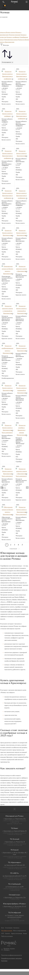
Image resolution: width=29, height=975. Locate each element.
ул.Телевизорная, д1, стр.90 (14, 886)
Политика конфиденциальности (11, 955)
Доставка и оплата (6, 930)
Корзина (4, 8)
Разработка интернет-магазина (11, 958)
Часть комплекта (7, 432)
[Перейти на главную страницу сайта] (14, 2)
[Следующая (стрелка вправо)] (26, 488)
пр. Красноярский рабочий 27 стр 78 (14, 876)
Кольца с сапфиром (13, 37)
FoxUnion (4, 961)
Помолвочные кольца (11, 39)
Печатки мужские (14, 35)
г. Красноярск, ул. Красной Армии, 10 (14, 831)
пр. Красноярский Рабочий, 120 (14, 865)
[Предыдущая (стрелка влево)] (3, 488)
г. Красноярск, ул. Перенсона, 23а (14, 819)
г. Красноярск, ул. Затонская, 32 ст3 (14, 906)
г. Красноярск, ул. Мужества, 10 (14, 842)
